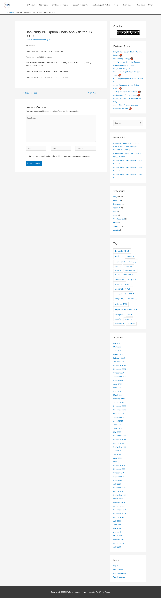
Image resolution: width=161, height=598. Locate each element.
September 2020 (119, 495)
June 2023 (117, 428)
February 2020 (119, 502)
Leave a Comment (33, 40)
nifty (132, 279)
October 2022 (118, 443)
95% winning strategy (121, 59)
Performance (128, 5)
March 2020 (118, 499)
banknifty (122, 251)
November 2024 (119, 369)
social (115, 211)
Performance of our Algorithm (125, 95)
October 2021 (118, 473)
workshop (117, 226)
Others (150, 5)
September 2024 (119, 376)
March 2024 (118, 395)
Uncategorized (119, 219)
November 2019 (119, 514)
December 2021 (119, 465)
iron (117, 275)
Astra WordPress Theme (100, 592)
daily (43, 40)
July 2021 (117, 484)
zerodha (116, 230)
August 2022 (118, 451)
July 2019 (117, 521)
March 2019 (117, 536)
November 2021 (119, 469)
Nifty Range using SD (121, 68)
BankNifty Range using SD (123, 65)
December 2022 (119, 436)
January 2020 (118, 506)
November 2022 (119, 439)
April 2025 (117, 351)
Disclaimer (141, 5)
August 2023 (118, 421)
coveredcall (120, 262)
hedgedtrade (130, 270)
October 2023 (118, 414)
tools (115, 215)
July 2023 (117, 425)
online (128, 284)
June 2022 (117, 458)
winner (116, 223)
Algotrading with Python (101, 5)
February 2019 (118, 539)
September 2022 (119, 447)
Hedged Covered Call (80, 5)
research (116, 208)
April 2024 (117, 391)
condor (130, 256)
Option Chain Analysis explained (125, 105)
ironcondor (128, 275)
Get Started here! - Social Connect (126, 62)
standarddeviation (126, 309)
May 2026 (117, 343)
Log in (115, 566)
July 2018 (117, 547)
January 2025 (118, 362)
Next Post (93, 93)
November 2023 (119, 410)
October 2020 (118, 491)
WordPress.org (119, 577)
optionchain (123, 289)
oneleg (118, 284)
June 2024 (117, 384)
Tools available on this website (125, 92)
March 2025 (118, 354)
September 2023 (119, 417)
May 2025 (117, 347)
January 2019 (118, 543)
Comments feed (119, 573)
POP (131, 294)
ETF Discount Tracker (60, 5)
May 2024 (117, 388)
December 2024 (119, 365)
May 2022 (117, 462)
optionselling (120, 294)
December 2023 (119, 406)
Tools (116, 5)
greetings (117, 200)
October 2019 (118, 517)
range (119, 299)
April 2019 (117, 532)
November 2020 (119, 488)
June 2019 (117, 525)
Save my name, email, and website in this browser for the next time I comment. (59, 156)
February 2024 (119, 399)
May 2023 (117, 432)
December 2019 (119, 510)
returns (121, 304)
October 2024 (118, 373)
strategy (119, 315)
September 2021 (119, 477)
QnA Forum (31, 5)
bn (119, 256)
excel (118, 266)
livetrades (117, 204)
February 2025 (119, 358)
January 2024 (118, 402)
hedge (118, 270)
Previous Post (30, 93)
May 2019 (117, 528)
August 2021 (118, 480)
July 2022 (117, 454)
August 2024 (118, 380)
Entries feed (118, 569)
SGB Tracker (43, 5)
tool (129, 315)
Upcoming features (120, 108)
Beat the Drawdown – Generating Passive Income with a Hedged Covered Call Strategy (126, 146)
